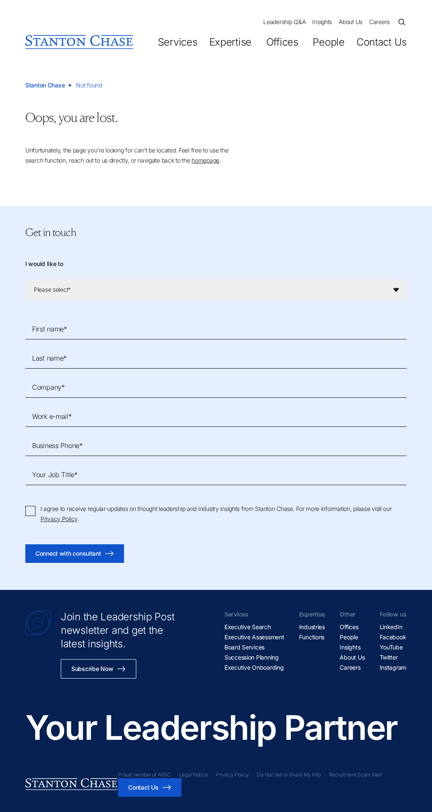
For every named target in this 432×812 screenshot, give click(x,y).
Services (177, 42)
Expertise (230, 42)
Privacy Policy (58, 518)
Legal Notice (193, 774)
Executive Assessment (254, 637)
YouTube (391, 647)
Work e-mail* (52, 416)
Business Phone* (57, 445)
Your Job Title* (55, 474)
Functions (311, 637)
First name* (49, 329)
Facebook (393, 637)
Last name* (49, 358)
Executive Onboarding (254, 667)
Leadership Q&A (284, 21)
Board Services (244, 647)
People (328, 42)
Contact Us (381, 42)
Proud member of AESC (144, 774)
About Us (350, 21)
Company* (48, 387)
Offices (282, 42)
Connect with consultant (68, 553)
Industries (312, 626)
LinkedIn (391, 626)
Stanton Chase (45, 85)
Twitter (389, 657)
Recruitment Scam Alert (355, 774)
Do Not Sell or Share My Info (288, 774)
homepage (205, 160)
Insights (322, 21)
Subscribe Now (92, 668)
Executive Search (247, 626)
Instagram (393, 667)
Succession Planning (251, 657)
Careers (379, 21)
